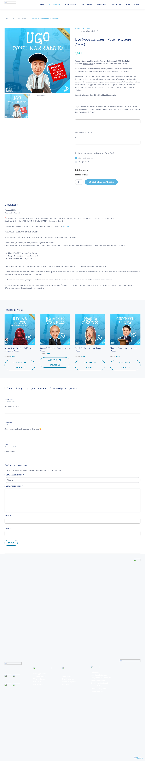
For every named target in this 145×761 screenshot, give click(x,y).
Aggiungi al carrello (101, 182)
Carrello (137, 4)
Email (8, 528)
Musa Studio (8, 555)
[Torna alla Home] (10, 4)
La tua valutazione (14, 475)
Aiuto (128, 4)
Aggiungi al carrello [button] (19, 365)
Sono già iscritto (83, 162)
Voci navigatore (54, 4)
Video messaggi (86, 4)
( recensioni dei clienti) (89, 31)
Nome (8, 516)
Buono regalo (101, 4)
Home (42, 4)
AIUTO (66, 226)
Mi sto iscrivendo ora (85, 158)
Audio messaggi (70, 4)
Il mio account (116, 4)
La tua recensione (14, 486)
